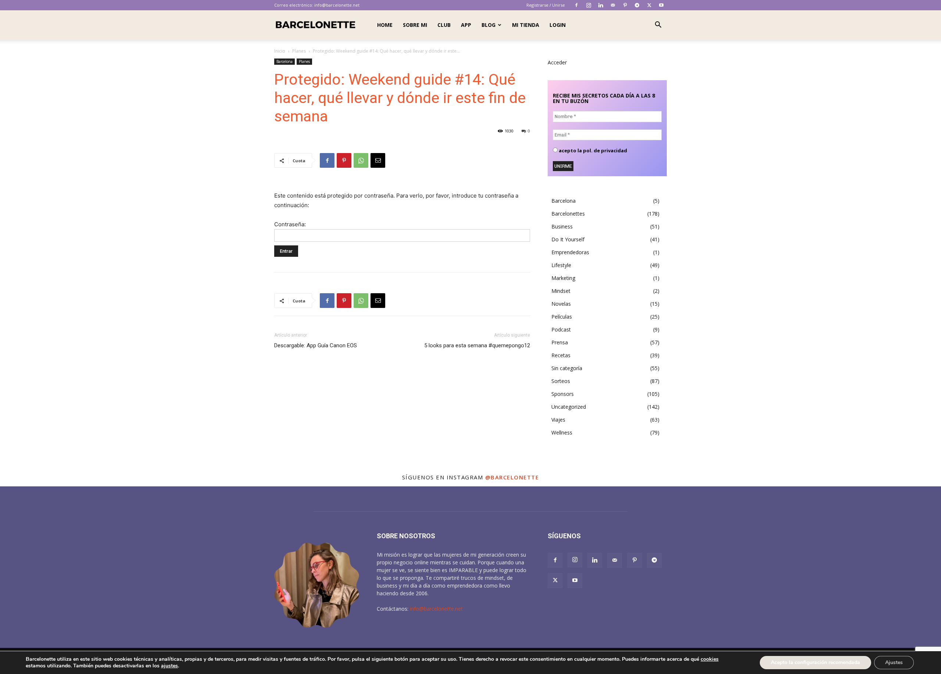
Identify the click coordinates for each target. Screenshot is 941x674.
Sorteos (560, 380)
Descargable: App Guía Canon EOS (315, 345)
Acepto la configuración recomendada (815, 662)
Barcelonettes (568, 213)
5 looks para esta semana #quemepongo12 (477, 345)
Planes (299, 51)
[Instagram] (588, 5)
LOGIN (558, 24)
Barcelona (284, 61)
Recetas (560, 355)
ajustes (169, 666)
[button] (658, 25)
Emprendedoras (570, 252)
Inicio (279, 51)
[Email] (378, 160)
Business (562, 226)
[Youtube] (661, 5)
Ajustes (894, 662)
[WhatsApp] (361, 160)
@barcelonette (512, 477)
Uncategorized (568, 406)
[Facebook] (576, 5)
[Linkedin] (600, 5)
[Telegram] (637, 5)
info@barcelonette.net (336, 5)
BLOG (488, 24)
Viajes (558, 419)
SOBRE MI (415, 24)
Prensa (559, 342)
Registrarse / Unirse (545, 5)
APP (466, 24)
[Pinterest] (624, 5)
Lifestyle (561, 265)
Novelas (561, 303)
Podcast (561, 329)
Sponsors (562, 393)
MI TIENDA (525, 24)
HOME (385, 24)
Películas (561, 316)
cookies (710, 659)
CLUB (444, 24)
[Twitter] (649, 5)
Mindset (560, 290)
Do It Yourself (567, 239)
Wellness (561, 432)
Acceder (557, 62)
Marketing (563, 277)
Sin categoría (566, 368)
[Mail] (612, 5)
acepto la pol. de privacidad (592, 151)
